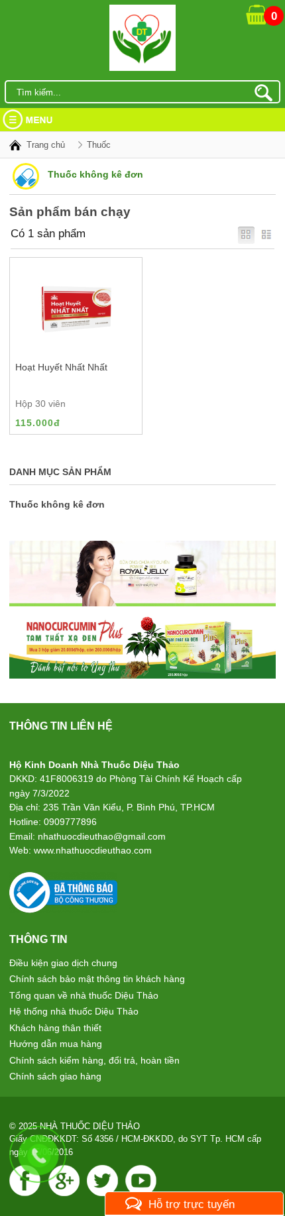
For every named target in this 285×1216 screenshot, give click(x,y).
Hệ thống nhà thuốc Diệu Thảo (74, 1011)
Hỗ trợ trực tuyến (191, 1204)
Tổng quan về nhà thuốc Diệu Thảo (83, 995)
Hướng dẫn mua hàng (55, 1043)
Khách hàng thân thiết (55, 1028)
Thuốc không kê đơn (57, 504)
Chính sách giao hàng (55, 1076)
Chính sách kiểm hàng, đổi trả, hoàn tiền (94, 1060)
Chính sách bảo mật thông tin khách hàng (97, 978)
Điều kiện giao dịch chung (63, 963)
